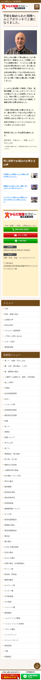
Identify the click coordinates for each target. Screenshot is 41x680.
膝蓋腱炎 (7, 613)
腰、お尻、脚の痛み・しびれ (15, 366)
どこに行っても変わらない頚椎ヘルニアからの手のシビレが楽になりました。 (15, 200)
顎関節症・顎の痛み (12, 454)
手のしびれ (8, 443)
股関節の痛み (9, 525)
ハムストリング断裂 (12, 618)
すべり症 (7, 514)
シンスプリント (10, 635)
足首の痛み (8, 552)
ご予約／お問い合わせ (13, 336)
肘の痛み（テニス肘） (13, 476)
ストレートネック (11, 640)
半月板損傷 (8, 596)
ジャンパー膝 (9, 607)
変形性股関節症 (10, 520)
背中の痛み (8, 481)
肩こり (7, 448)
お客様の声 (8, 320)
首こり (7, 426)
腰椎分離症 (8, 580)
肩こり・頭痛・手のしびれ (14, 361)
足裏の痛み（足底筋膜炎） (14, 563)
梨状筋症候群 (9, 492)
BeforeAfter (8, 325)
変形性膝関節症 (10, 530)
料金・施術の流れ (11, 314)
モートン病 (8, 569)
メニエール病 (9, 404)
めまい (7, 399)
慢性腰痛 (7, 487)
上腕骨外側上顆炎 (11, 470)
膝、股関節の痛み (11, 372)
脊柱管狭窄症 (9, 498)
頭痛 (6, 421)
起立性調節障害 (10, 393)
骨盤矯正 (7, 657)
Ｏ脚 (6, 651)
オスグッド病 (9, 585)
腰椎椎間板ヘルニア (12, 509)
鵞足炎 (7, 536)
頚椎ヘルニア (9, 437)
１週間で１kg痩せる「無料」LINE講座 (19, 377)
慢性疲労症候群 (10, 415)
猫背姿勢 (7, 646)
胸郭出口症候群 (10, 465)
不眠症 (7, 388)
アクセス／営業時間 (12, 331)
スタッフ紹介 (9, 341)
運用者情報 (8, 347)
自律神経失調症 (10, 410)
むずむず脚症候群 (11, 547)
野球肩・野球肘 (10, 574)
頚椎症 (7, 432)
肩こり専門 (8, 382)
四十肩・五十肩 (10, 459)
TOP (6, 309)
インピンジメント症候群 (14, 624)
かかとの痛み (9, 558)
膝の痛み (7, 541)
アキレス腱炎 (9, 629)
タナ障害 (7, 602)
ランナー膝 (8, 591)
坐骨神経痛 (8, 503)
